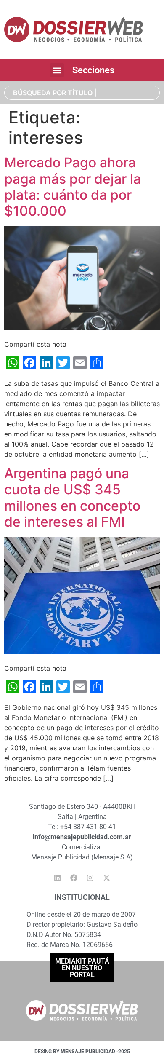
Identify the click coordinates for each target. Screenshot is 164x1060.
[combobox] (82, 93)
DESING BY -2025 (82, 1052)
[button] (57, 70)
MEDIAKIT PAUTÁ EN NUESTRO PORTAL (82, 968)
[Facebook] (74, 878)
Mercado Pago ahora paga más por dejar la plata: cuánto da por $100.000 (72, 186)
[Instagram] (90, 878)
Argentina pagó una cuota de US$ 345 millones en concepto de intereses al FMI (72, 497)
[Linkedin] (57, 878)
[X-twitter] (107, 878)
